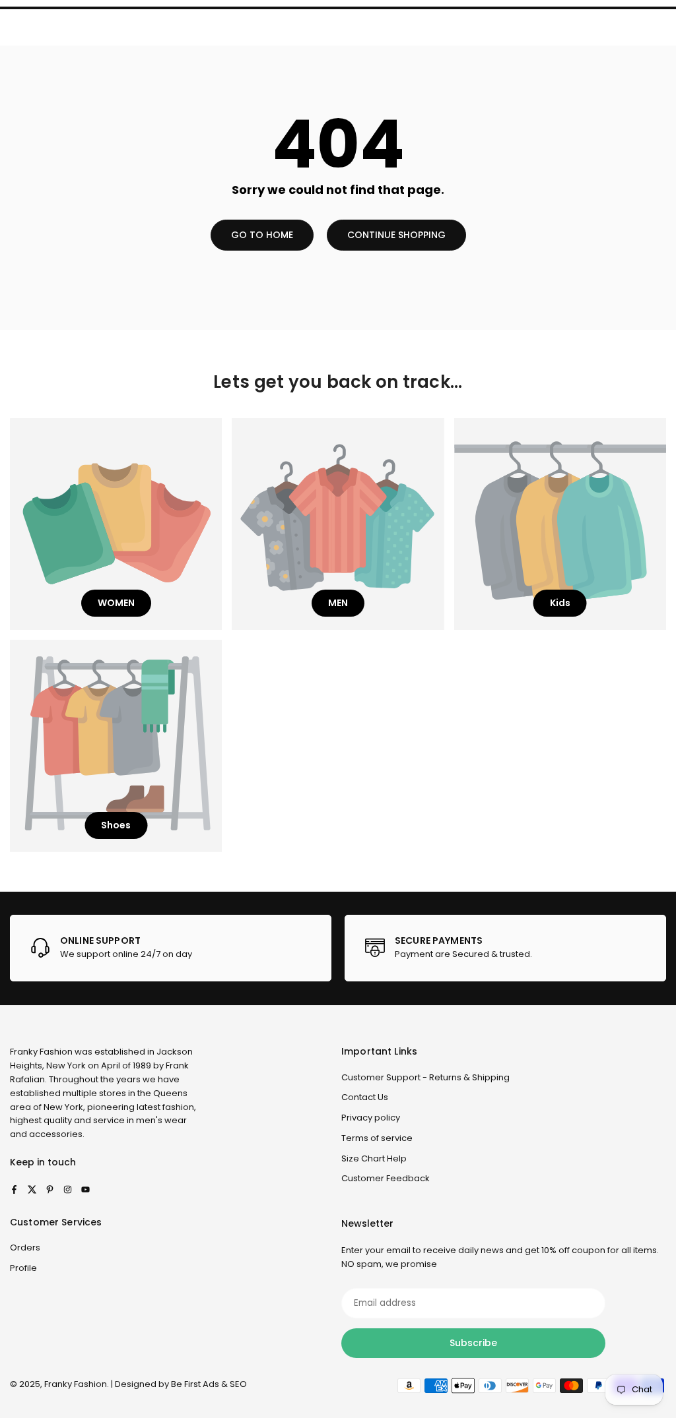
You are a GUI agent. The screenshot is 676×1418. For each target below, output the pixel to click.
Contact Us (364, 1097)
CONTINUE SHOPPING (396, 234)
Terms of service (377, 1138)
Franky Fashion (41, 1051)
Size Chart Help (374, 1158)
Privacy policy (370, 1117)
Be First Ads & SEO (209, 1384)
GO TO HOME (262, 234)
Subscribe (473, 1342)
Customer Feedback (385, 1178)
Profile (23, 1268)
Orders (25, 1247)
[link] (170, 948)
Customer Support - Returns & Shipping (425, 1077)
